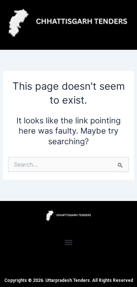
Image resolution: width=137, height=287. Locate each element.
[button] (68, 242)
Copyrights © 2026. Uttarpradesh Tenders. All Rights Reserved (68, 280)
